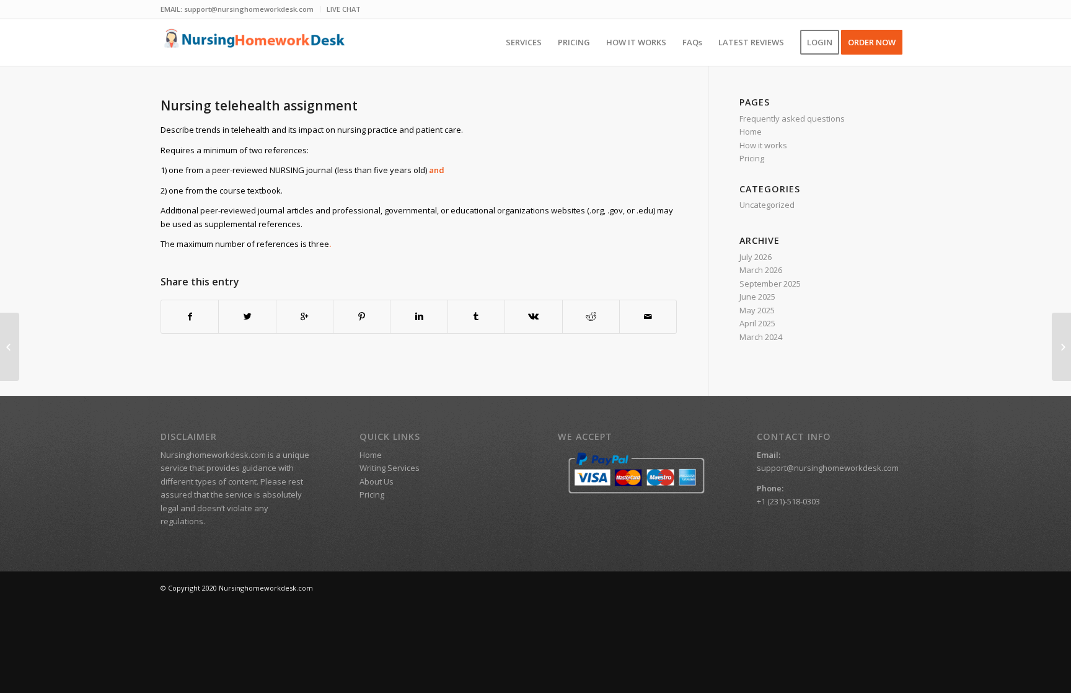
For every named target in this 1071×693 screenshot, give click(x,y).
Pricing (751, 158)
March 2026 (760, 269)
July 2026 (755, 256)
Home (750, 131)
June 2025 (757, 296)
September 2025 (770, 283)
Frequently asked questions (792, 118)
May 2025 (757, 310)
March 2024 (760, 336)
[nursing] (9, 347)
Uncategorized (767, 204)
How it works (763, 145)
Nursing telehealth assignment (259, 105)
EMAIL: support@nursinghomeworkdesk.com (237, 9)
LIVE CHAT (344, 9)
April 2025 (757, 323)
